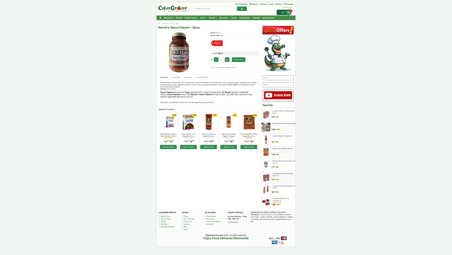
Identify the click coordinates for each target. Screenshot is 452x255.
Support (163, 221)
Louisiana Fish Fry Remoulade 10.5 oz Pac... (283, 187)
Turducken (244, 18)
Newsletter (210, 224)
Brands (256, 18)
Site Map (163, 224)
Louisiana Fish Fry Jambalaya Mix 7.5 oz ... (283, 112)
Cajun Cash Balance (213, 221)
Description (164, 77)
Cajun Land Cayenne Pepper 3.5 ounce (209, 135)
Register (278, 4)
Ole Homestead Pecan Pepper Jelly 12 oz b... (283, 162)
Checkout (263, 4)
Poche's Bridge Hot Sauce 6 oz (282, 136)
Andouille (168, 18)
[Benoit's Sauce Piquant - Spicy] (179, 72)
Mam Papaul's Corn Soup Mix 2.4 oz (188, 135)
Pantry (212, 18)
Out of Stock (238, 60)
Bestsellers (268, 18)
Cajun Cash (187, 221)
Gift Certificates (241, 4)
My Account (210, 219)
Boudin (179, 18)
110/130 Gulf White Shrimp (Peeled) (283, 123)
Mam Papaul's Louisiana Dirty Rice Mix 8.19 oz (168, 135)
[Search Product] (242, 8)
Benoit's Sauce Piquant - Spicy (170, 23)
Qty (211, 60)
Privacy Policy (165, 219)
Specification (176, 77)
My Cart (289, 12)
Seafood (223, 18)
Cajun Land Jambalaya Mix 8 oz (282, 148)
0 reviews (222, 67)
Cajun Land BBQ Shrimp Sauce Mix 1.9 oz (248, 135)
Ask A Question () (202, 77)
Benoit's (217, 33)
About (185, 229)
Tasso (234, 18)
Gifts (203, 18)
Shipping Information (167, 227)
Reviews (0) (188, 77)
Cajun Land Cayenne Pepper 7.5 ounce (229, 135)
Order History (211, 216)
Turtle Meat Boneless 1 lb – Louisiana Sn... (281, 200)
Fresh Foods (191, 18)
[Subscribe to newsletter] (278, 95)
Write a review (231, 67)
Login (271, 4)
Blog (185, 227)
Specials (186, 224)
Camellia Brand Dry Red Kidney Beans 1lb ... (282, 174)
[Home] (160, 17)
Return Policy (165, 216)
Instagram (289, 4)
